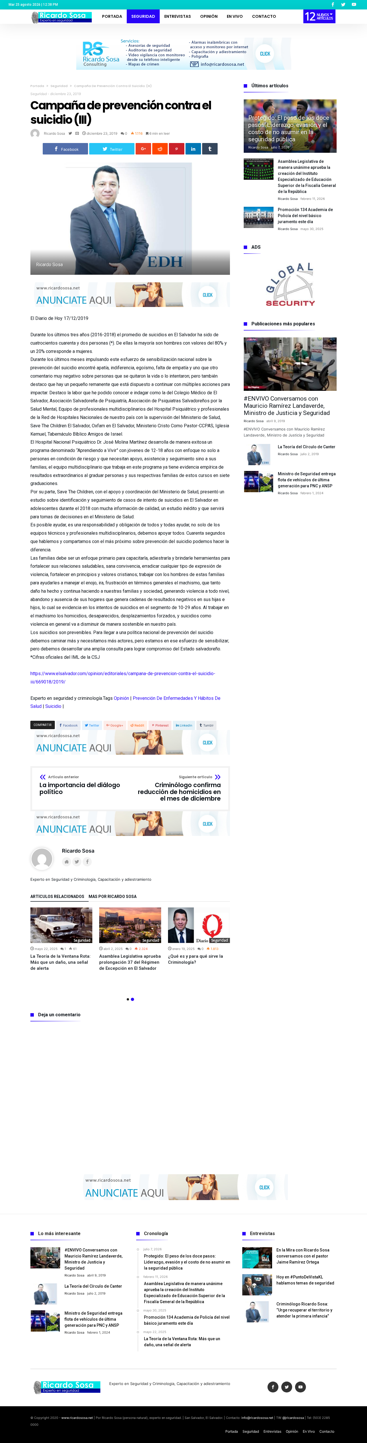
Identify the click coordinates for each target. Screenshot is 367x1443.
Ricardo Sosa (54, 133)
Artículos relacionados (57, 897)
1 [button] (128, 999)
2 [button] (132, 999)
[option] (61, 939)
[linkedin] (193, 148)
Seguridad (59, 86)
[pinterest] (176, 148)
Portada (37, 86)
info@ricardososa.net (257, 1418)
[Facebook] (332, 4)
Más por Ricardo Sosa (112, 897)
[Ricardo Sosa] (60, 11)
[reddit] (160, 148)
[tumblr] (210, 148)
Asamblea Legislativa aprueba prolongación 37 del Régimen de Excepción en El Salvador (130, 962)
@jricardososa (293, 1418)
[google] (143, 148)
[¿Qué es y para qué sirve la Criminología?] (199, 925)
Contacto (326, 1431)
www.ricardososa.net (77, 1418)
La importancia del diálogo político (80, 785)
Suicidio (53, 706)
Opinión (121, 698)
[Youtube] (353, 4)
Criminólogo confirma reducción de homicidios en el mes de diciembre (179, 788)
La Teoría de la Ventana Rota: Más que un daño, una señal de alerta (60, 962)
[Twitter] (343, 4)
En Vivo (309, 1431)
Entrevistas (272, 1431)
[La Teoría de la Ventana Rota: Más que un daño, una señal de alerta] (61, 925)
